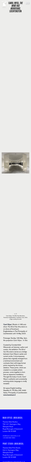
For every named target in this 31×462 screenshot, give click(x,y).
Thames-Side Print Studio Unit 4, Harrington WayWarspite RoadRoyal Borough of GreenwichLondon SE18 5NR (13, 452)
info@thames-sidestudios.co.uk (11, 436)
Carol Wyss (7, 324)
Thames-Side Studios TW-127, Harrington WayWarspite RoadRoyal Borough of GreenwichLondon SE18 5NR (13, 426)
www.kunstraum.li (9, 395)
